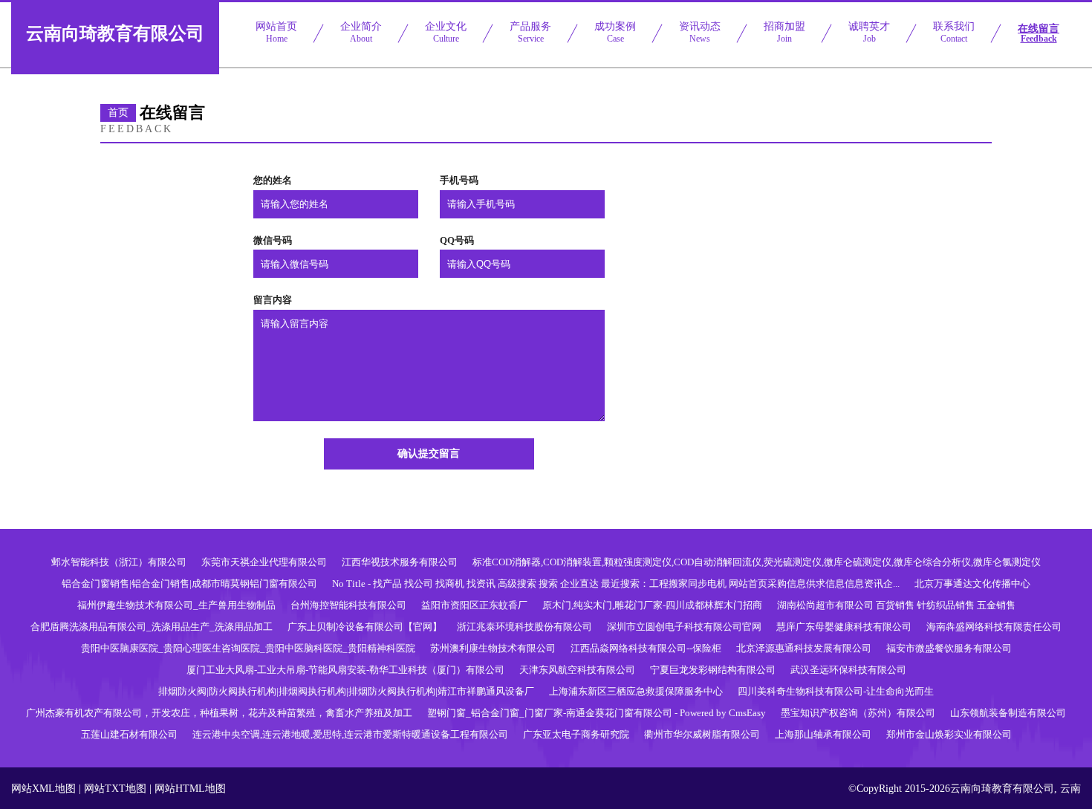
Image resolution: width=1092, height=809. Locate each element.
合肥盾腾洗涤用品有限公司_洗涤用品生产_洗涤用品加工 (151, 626)
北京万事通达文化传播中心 (972, 583)
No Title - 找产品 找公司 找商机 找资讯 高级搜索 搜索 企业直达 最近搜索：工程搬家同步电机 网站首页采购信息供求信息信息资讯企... (616, 583)
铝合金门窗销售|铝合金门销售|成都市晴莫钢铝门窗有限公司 (189, 583)
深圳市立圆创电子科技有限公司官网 (684, 626)
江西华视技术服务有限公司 (400, 562)
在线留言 (1038, 33)
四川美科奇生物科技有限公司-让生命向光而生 (836, 691)
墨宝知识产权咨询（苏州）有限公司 (858, 713)
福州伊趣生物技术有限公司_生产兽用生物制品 (176, 605)
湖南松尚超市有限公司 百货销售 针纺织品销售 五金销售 (896, 605)
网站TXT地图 (115, 788)
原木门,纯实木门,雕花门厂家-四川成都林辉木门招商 (652, 605)
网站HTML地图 (190, 788)
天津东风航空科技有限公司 (577, 670)
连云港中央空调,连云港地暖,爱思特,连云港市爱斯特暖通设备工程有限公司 (350, 734)
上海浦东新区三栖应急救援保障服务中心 (636, 691)
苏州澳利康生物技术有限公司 (493, 648)
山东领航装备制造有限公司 (1008, 713)
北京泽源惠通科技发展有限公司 (803, 648)
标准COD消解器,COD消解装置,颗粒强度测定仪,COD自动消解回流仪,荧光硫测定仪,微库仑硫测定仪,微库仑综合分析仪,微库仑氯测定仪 (756, 562)
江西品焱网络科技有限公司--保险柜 (646, 648)
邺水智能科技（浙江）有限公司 (118, 562)
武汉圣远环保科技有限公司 (848, 670)
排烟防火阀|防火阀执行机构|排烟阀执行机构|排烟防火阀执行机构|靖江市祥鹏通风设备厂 (346, 691)
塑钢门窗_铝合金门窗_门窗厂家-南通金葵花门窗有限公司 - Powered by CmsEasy (596, 713)
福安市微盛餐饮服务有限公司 (949, 648)
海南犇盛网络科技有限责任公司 (994, 626)
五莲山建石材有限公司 (129, 734)
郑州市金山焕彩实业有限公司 (949, 734)
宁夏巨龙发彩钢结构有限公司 (713, 670)
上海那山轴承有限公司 (823, 734)
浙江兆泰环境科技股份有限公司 (524, 626)
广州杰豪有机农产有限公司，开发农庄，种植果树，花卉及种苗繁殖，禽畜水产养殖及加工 (219, 713)
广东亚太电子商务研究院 (576, 734)
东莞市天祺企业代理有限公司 (264, 562)
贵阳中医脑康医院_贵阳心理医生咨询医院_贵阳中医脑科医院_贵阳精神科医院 (248, 648)
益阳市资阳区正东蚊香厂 (474, 605)
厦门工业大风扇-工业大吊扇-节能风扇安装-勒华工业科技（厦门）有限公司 (345, 670)
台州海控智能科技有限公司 (348, 605)
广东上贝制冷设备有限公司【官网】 (364, 626)
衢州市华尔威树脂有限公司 (702, 734)
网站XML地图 (43, 788)
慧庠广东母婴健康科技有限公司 (843, 626)
